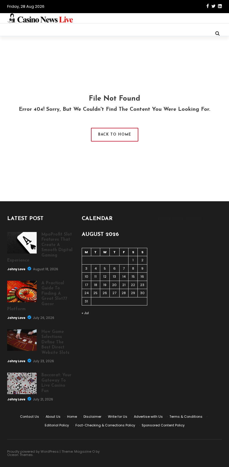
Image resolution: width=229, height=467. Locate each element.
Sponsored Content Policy (163, 425)
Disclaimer (92, 416)
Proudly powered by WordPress (33, 451)
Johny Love (16, 269)
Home (72, 416)
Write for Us (117, 416)
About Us (53, 416)
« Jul (85, 313)
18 (95, 284)
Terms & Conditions (185, 416)
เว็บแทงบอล (193, 218)
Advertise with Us (148, 416)
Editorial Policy (57, 425)
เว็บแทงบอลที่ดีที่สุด (170, 218)
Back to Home (114, 134)
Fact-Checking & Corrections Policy (105, 425)
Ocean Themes (20, 454)
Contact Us (29, 416)
